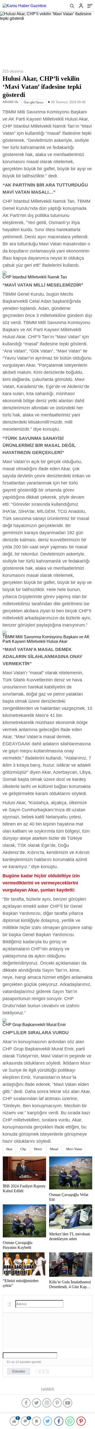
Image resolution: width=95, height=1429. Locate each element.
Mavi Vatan (74, 1149)
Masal (54, 1149)
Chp (23, 1149)
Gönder (18, 1371)
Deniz (38, 1149)
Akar (9, 1149)
